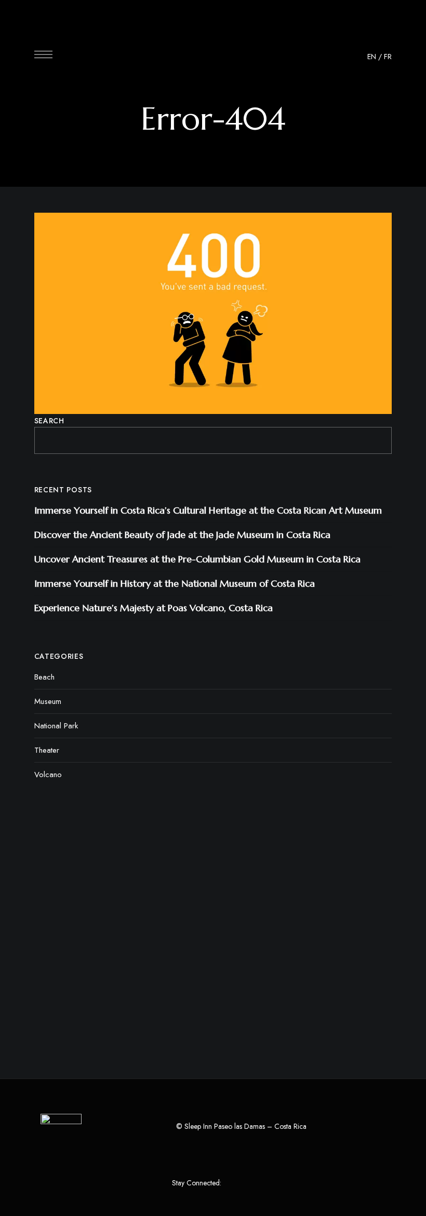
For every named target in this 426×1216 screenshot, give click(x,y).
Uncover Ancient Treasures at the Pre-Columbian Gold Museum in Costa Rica (197, 559)
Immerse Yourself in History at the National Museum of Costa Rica (174, 583)
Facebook (232, 1183)
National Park (56, 725)
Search (49, 421)
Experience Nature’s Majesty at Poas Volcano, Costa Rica (153, 608)
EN (371, 56)
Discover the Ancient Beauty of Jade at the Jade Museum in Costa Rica (182, 535)
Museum (47, 701)
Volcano (48, 774)
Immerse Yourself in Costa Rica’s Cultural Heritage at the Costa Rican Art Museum (208, 510)
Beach (44, 677)
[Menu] (43, 54)
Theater (46, 750)
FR (388, 56)
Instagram (251, 1183)
